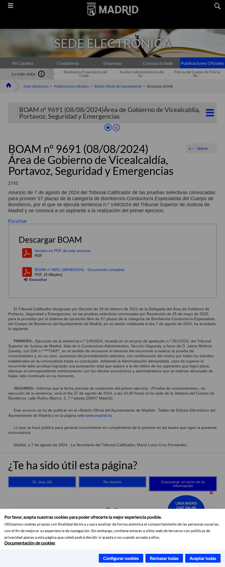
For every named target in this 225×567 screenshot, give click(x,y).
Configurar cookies (121, 558)
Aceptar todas (203, 558)
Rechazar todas (164, 558)
